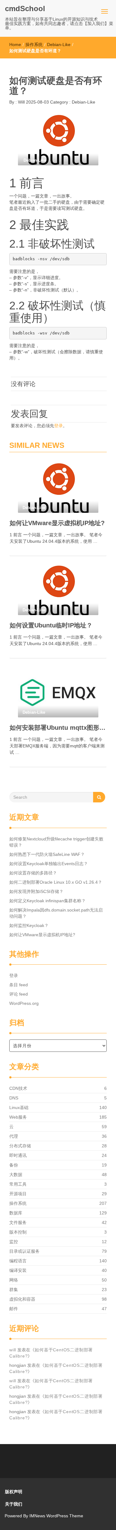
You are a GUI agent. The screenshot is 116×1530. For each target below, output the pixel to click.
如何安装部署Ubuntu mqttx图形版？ (58, 727)
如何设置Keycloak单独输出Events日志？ (48, 863)
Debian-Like (59, 44)
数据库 (15, 1212)
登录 (58, 425)
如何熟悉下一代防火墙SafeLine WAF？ (47, 854)
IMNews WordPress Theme (56, 1515)
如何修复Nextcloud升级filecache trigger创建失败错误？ (56, 842)
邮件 (13, 1308)
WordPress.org (24, 1003)
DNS (13, 1097)
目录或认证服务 (24, 1251)
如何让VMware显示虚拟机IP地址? (57, 523)
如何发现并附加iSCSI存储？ (36, 891)
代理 (13, 1136)
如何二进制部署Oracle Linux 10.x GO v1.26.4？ (55, 882)
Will (21, 102)
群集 (13, 1289)
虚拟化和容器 (22, 1299)
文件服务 (18, 1222)
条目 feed (18, 984)
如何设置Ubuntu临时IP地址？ (51, 625)
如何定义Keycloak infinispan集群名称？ (47, 900)
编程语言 (18, 1260)
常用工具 (18, 1184)
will (12, 1349)
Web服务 (18, 1117)
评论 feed (18, 994)
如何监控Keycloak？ (29, 925)
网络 (13, 1279)
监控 (13, 1241)
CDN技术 (18, 1088)
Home (15, 44)
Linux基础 (18, 1107)
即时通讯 (18, 1155)
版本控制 (18, 1232)
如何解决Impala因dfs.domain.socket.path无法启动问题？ (56, 913)
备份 (13, 1164)
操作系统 (34, 44)
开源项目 (18, 1193)
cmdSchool (25, 8)
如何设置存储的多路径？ (33, 872)
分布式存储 (20, 1145)
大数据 (15, 1174)
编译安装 (18, 1270)
